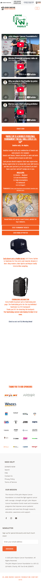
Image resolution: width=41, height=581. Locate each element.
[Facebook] (6, 518)
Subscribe (9, 549)
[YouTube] (16, 518)
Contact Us (9, 476)
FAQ (6, 473)
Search (7, 470)
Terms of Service (11, 482)
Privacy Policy (10, 479)
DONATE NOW (10, 467)
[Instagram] (11, 518)
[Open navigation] (37, 8)
